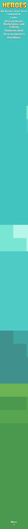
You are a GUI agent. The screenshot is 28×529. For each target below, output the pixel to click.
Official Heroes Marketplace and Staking (14, 24)
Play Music (14, 37)
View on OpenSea (14, 34)
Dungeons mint (14, 30)
